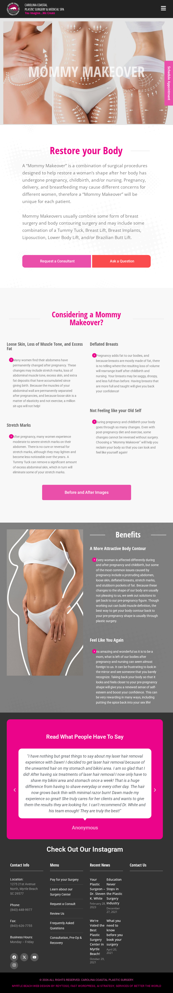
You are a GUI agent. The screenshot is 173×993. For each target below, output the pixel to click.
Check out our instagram (85, 849)
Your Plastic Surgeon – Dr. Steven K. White (97, 888)
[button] (14, 790)
